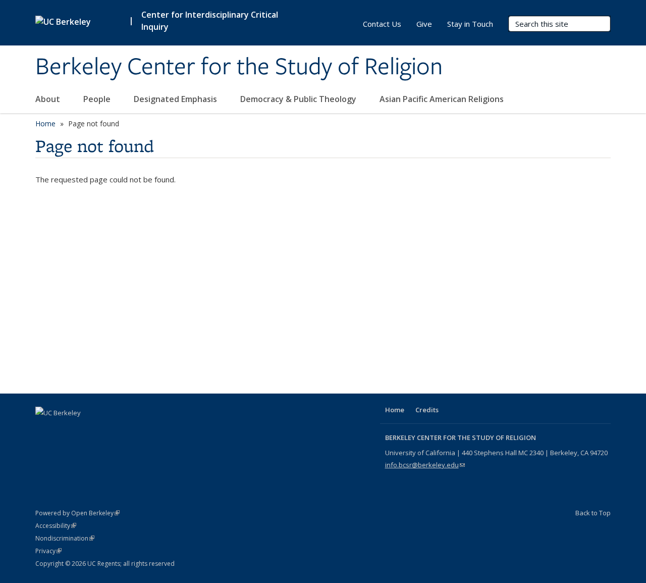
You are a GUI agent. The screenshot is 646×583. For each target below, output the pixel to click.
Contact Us (382, 24)
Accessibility (55, 525)
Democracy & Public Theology (299, 99)
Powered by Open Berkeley (77, 513)
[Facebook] (44, 430)
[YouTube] (84, 430)
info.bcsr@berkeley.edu (425, 464)
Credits (427, 409)
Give (424, 24)
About (48, 99)
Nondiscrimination (64, 538)
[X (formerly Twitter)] (64, 430)
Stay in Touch (470, 24)
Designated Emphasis (176, 99)
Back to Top (593, 512)
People (98, 99)
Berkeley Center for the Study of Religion (239, 67)
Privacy (48, 551)
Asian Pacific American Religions (442, 99)
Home (45, 123)
